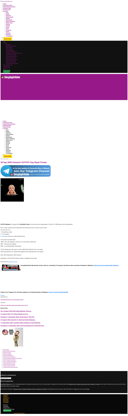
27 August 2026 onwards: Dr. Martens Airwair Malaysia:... (18, 320)
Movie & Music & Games (11, 60)
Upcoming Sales (6, 67)
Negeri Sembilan (10, 21)
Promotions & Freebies (9, 6)
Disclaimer (5, 406)
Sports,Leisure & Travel (11, 62)
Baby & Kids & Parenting (11, 45)
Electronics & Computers (11, 51)
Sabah (7, 31)
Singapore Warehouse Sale (28, 389)
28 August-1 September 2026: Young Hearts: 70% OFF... (18, 317)
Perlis (7, 28)
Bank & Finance (9, 47)
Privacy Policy (6, 407)
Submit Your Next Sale (8, 409)
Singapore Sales (17, 389)
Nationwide (9, 20)
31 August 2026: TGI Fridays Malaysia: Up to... (15, 314)
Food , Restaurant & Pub (11, 54)
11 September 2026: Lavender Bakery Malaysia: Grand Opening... (21, 323)
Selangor (8, 34)
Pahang (8, 24)
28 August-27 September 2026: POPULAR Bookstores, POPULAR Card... (23, 325)
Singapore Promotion (41, 389)
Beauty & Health (9, 48)
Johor (7, 12)
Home (4, 4)
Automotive (8, 44)
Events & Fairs (7, 9)
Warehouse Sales (7, 5)
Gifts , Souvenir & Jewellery (11, 56)
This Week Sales (6, 66)
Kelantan (8, 15)
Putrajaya (8, 30)
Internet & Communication (11, 59)
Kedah (7, 14)
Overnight (5, 236)
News (4, 69)
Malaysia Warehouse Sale (83, 384)
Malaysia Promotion (95, 384)
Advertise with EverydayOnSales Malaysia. (106, 265)
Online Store (9, 23)
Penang (8, 25)
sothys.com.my (12, 261)
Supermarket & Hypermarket (12, 63)
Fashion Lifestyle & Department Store (14, 53)
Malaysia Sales (7, 8)
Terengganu (9, 36)
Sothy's (3, 295)
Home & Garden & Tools (11, 57)
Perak (7, 27)
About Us (5, 404)
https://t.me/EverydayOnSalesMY (58, 292)
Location (5, 11)
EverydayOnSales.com (6, 384)
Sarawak (8, 33)
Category (5, 43)
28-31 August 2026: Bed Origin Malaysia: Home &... (16, 311)
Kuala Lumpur (9, 17)
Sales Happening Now (7, 65)
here (88, 389)
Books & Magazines (10, 50)
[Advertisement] (41, 90)
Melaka (8, 18)
